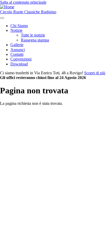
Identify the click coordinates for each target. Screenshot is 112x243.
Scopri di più (94, 73)
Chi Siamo (19, 25)
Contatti (16, 54)
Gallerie (16, 44)
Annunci (17, 49)
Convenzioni (21, 59)
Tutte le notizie (33, 35)
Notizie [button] (16, 30)
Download (19, 64)
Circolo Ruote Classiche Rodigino (28, 12)
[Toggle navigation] (2, 18)
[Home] (7, 7)
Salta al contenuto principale (23, 2)
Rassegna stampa (35, 40)
